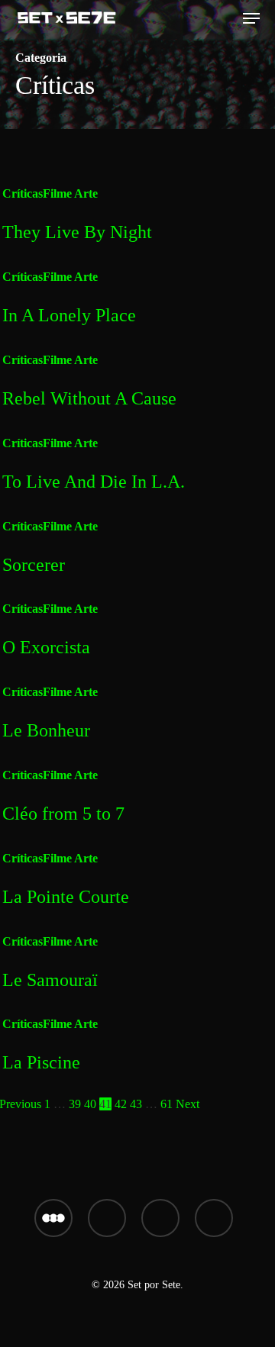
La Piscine (41, 1062)
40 (90, 1103)
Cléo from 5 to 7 (63, 813)
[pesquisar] (225, 18)
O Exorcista (46, 647)
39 (75, 1103)
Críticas (22, 193)
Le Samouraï (50, 980)
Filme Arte (70, 193)
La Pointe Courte (65, 897)
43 (136, 1103)
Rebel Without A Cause (89, 398)
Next (187, 1103)
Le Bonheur (46, 730)
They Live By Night (77, 232)
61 (166, 1103)
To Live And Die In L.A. (93, 481)
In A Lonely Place (69, 315)
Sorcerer (33, 565)
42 (121, 1103)
